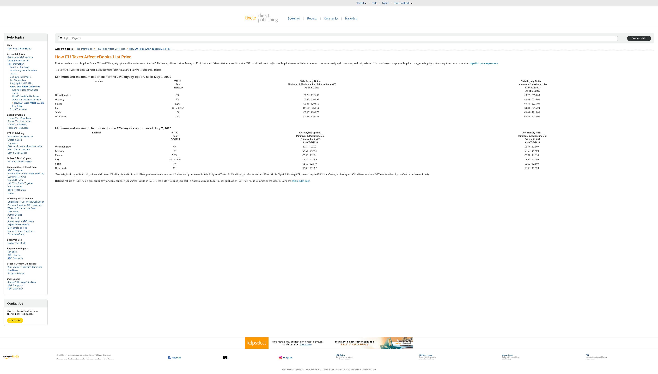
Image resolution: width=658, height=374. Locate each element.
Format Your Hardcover (19, 121)
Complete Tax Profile (20, 77)
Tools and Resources (18, 128)
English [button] (360, 3)
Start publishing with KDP (20, 136)
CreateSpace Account (18, 60)
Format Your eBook (17, 124)
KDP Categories (15, 170)
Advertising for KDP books (21, 221)
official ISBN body (301, 181)
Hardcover (13, 143)
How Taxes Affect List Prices (25, 86)
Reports (312, 18)
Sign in (385, 3)
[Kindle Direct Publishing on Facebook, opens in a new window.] (174, 357)
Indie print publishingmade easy (510, 357)
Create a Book (15, 140)
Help (375, 3)
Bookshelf (294, 18)
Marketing (351, 18)
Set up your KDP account (20, 57)
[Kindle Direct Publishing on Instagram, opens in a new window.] (286, 357)
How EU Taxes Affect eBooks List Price (149, 49)
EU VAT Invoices (18, 109)
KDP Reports (14, 255)
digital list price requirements (484, 63)
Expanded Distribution (18, 224)
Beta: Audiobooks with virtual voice (25, 146)
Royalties (12, 251)
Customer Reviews (17, 177)
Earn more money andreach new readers (345, 357)
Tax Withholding (18, 80)
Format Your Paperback (19, 118)
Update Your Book (17, 243)
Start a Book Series (17, 153)
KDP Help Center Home (19, 48)
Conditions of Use (327, 369)
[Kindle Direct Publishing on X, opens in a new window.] (229, 357)
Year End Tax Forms (20, 67)
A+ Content (13, 218)
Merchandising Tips (17, 228)
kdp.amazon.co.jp (369, 369)
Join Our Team (353, 369)
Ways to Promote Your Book (22, 208)
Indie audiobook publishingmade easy (596, 357)
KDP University (15, 288)
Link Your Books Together (20, 183)
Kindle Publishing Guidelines (22, 282)
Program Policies (16, 273)
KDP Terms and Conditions (292, 369)
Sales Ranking (15, 186)
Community (331, 18)
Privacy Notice (311, 369)
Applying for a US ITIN (21, 83)
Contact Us (15, 320)
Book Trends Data (17, 190)
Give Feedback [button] (402, 3)
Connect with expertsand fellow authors (427, 357)
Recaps (11, 193)
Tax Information (16, 64)
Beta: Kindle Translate (19, 149)
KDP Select (13, 211)
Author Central (15, 215)
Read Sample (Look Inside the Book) (26, 173)
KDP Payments (15, 258)
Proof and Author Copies (20, 161)
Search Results (15, 180)
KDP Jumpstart (15, 285)
